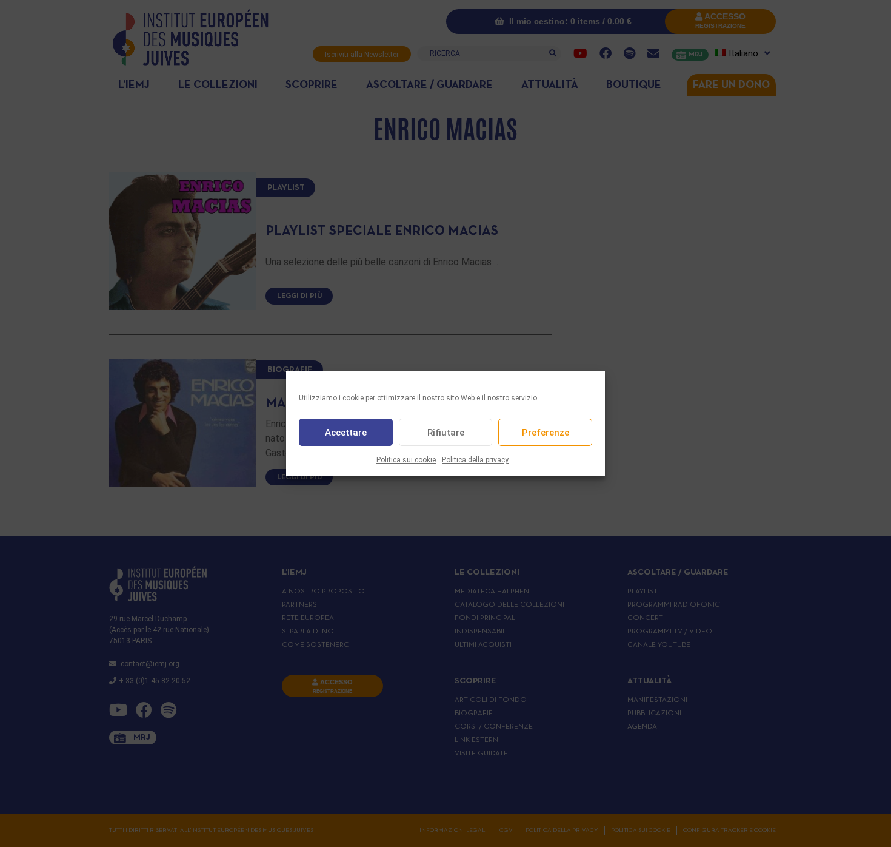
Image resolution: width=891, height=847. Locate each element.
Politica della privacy (475, 460)
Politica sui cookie (406, 460)
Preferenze (545, 432)
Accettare (346, 432)
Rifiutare (445, 432)
